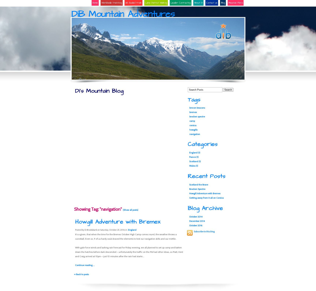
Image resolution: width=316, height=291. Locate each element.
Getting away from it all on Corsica (206, 197)
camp (192, 121)
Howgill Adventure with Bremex (117, 222)
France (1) (194, 157)
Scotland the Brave (198, 184)
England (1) (194, 152)
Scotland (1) (195, 161)
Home (95, 2)
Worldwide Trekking (111, 2)
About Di (198, 2)
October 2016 (195, 225)
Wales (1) (193, 165)
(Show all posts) (130, 209)
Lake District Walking (156, 2)
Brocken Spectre (197, 189)
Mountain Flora (236, 2)
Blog (223, 2)
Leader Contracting (181, 2)
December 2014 (197, 221)
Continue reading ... (85, 265)
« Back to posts (81, 274)
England (132, 229)
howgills (193, 129)
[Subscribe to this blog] (190, 233)
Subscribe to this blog (204, 231)
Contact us (211, 2)
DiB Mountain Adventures (123, 14)
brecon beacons (197, 107)
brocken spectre (197, 116)
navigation (194, 134)
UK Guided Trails (133, 2)
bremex (193, 112)
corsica (192, 125)
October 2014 (195, 216)
